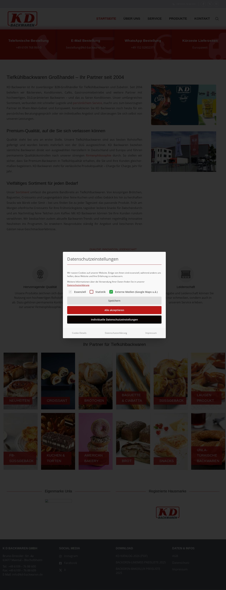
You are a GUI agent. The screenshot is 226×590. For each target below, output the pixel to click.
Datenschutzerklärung (78, 285)
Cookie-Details (79, 332)
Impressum (151, 332)
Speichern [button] (114, 300)
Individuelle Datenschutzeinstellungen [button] (114, 319)
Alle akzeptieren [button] (114, 310)
